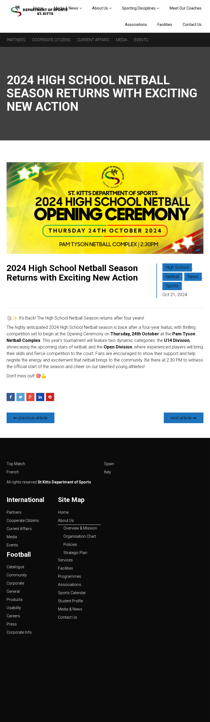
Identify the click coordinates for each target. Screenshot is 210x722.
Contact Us (192, 24)
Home (63, 512)
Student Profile (70, 601)
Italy (107, 472)
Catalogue (15, 567)
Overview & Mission (80, 528)
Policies (70, 544)
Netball (172, 276)
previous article (32, 417)
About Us (100, 8)
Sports (172, 285)
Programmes (69, 576)
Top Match (16, 464)
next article (182, 417)
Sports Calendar (72, 593)
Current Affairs (93, 40)
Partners (16, 40)
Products (15, 599)
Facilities (165, 24)
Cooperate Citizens (51, 40)
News (193, 276)
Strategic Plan (75, 552)
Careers (13, 616)
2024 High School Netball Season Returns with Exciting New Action (72, 273)
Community (17, 575)
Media (121, 40)
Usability (14, 608)
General (13, 591)
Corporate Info (19, 632)
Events (141, 40)
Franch (13, 472)
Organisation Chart (79, 536)
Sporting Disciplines (139, 8)
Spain (109, 464)
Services (65, 560)
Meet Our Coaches (186, 8)
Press (12, 624)
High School (177, 267)
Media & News (70, 609)
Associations (136, 24)
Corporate (15, 583)
